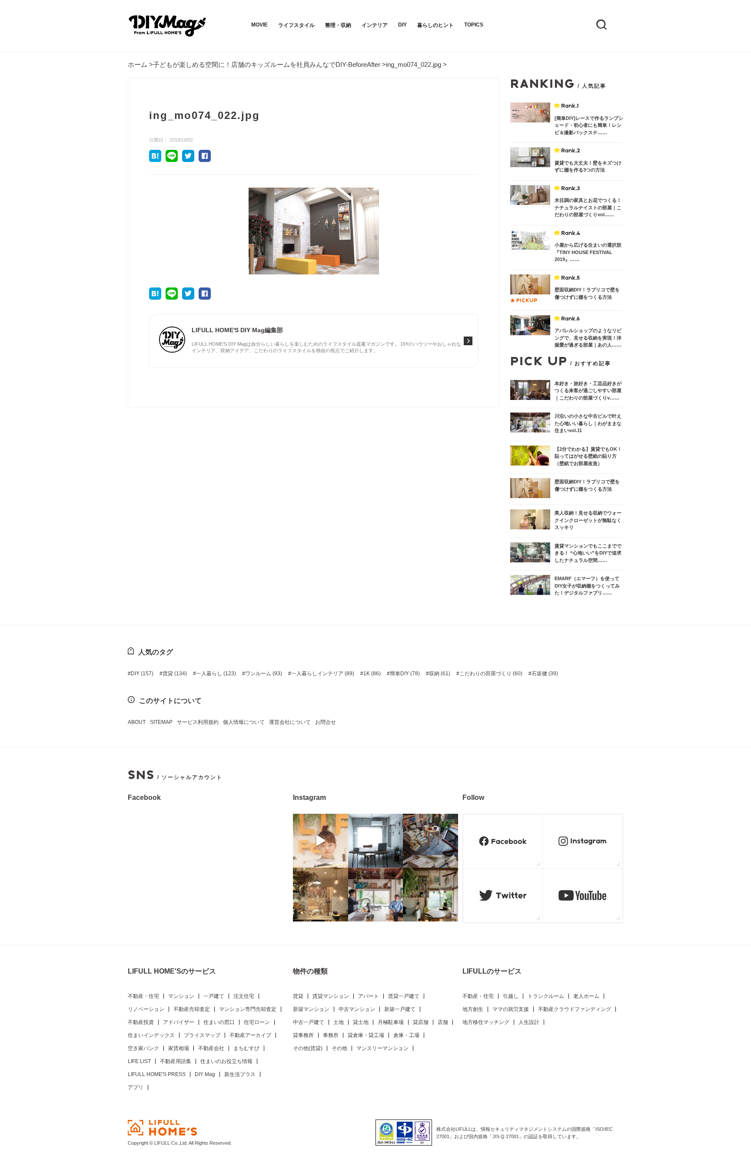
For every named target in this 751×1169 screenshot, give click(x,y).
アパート (368, 996)
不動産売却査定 (191, 1009)
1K (372, 673)
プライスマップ (202, 1035)
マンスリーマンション (382, 1048)
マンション (181, 996)
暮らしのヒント (435, 25)
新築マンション (311, 1009)
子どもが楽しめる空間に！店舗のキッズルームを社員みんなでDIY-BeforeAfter (266, 64)
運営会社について (290, 722)
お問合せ (325, 722)
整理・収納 (338, 25)
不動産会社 (211, 1048)
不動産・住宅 (143, 996)
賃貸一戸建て (403, 996)
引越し (510, 996)
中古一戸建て (308, 1022)
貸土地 (361, 1022)
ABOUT (137, 722)
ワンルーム (263, 673)
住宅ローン (257, 1022)
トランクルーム (546, 996)
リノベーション (146, 1009)
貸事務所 (303, 1035)
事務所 (331, 1035)
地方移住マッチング (485, 1022)
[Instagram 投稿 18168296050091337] (320, 841)
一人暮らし (216, 673)
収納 (439, 673)
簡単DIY (405, 673)
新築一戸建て (399, 1009)
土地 (338, 1022)
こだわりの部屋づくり (490, 673)
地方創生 (472, 1009)
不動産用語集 (175, 1061)
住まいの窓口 (219, 1022)
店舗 (443, 1022)
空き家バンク (143, 1048)
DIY (402, 25)
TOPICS (473, 25)
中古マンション (357, 1009)
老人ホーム (586, 996)
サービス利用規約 (198, 722)
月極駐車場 (391, 1022)
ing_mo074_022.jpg (413, 64)
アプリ (135, 1087)
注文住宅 (243, 996)
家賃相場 (178, 1048)
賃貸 (175, 673)
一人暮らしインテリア (322, 673)
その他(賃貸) (307, 1048)
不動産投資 (141, 1022)
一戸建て (213, 996)
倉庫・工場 (406, 1035)
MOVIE (259, 25)
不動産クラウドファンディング (574, 1009)
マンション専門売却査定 (247, 1009)
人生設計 (528, 1022)
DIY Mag (205, 1074)
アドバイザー (178, 1022)
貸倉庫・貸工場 (366, 1035)
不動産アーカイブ (250, 1035)
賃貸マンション (330, 996)
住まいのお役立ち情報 (226, 1061)
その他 (339, 1048)
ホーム (137, 64)
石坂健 (545, 673)
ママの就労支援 (510, 1009)
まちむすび (246, 1048)
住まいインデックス (151, 1035)
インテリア (375, 25)
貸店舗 (421, 1022)
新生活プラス (240, 1074)
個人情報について (244, 722)
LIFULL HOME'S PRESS (157, 1074)
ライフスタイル (296, 25)
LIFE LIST (139, 1061)
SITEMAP (161, 722)
